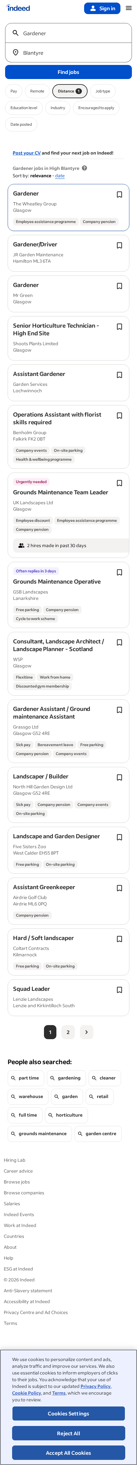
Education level (24, 107)
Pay (14, 91)
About (10, 1247)
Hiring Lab (14, 1160)
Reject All (68, 1433)
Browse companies (24, 1193)
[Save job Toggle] (119, 194)
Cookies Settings (69, 1413)
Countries (14, 1236)
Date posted (21, 124)
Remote (37, 91)
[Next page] (86, 1032)
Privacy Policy (96, 1386)
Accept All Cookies (68, 1452)
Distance (69, 91)
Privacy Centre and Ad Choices (36, 1312)
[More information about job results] (84, 168)
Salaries (12, 1203)
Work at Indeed (20, 1225)
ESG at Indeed (18, 1269)
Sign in (107, 8)
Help (8, 1258)
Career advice (18, 1171)
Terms (59, 1393)
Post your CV (27, 153)
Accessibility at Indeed (27, 1301)
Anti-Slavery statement (28, 1290)
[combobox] (71, 33)
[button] (26, 193)
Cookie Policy (26, 1393)
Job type (103, 91)
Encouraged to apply (96, 107)
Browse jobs (17, 1182)
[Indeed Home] (18, 8)
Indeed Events (19, 1214)
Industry (58, 107)
